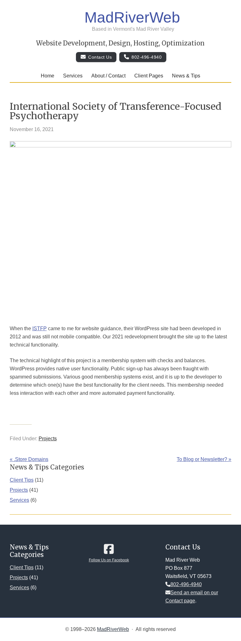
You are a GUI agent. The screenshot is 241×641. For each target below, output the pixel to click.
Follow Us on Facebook (109, 560)
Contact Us (100, 57)
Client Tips (22, 480)
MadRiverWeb (132, 17)
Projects (48, 438)
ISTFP (39, 328)
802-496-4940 (146, 57)
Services (19, 500)
